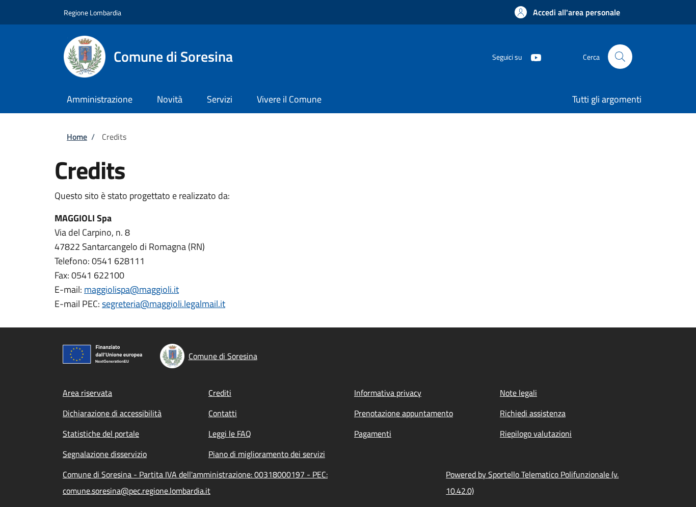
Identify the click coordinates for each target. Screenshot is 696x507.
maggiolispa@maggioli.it (131, 289)
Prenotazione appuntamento (403, 413)
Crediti (219, 393)
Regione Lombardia (92, 12)
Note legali (518, 393)
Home (77, 137)
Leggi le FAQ (229, 433)
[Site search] (620, 56)
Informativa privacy (387, 393)
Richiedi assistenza (533, 413)
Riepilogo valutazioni (536, 433)
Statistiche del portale (101, 433)
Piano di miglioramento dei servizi (266, 454)
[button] (567, 12)
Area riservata (87, 393)
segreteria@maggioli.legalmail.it (163, 304)
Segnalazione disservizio (105, 454)
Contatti (222, 413)
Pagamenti (372, 433)
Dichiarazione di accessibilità (112, 413)
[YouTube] (532, 56)
